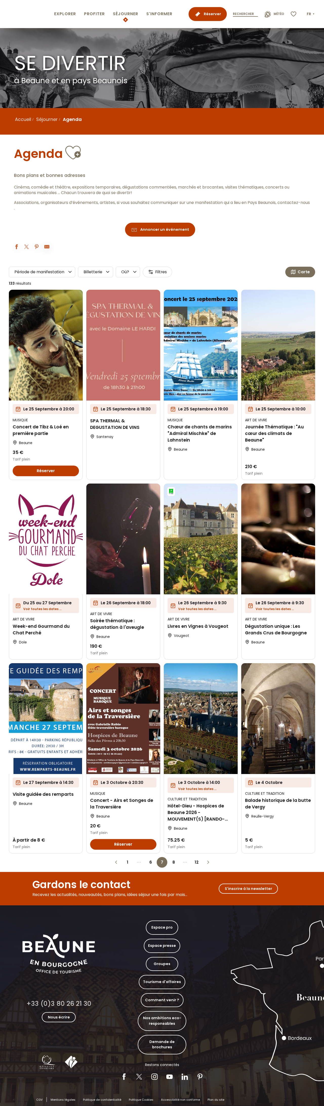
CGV (39, 1100)
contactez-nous (293, 202)
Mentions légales (63, 1100)
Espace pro (162, 927)
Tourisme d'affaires (162, 981)
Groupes (162, 963)
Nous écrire (59, 1017)
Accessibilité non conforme (180, 1100)
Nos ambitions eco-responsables (162, 1020)
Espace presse (162, 945)
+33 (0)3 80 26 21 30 (58, 1003)
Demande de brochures (162, 1044)
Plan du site (216, 1100)
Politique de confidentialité (102, 1100)
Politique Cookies (141, 1100)
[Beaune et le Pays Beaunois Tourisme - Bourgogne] (26, 14)
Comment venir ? (162, 1000)
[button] (311, 14)
